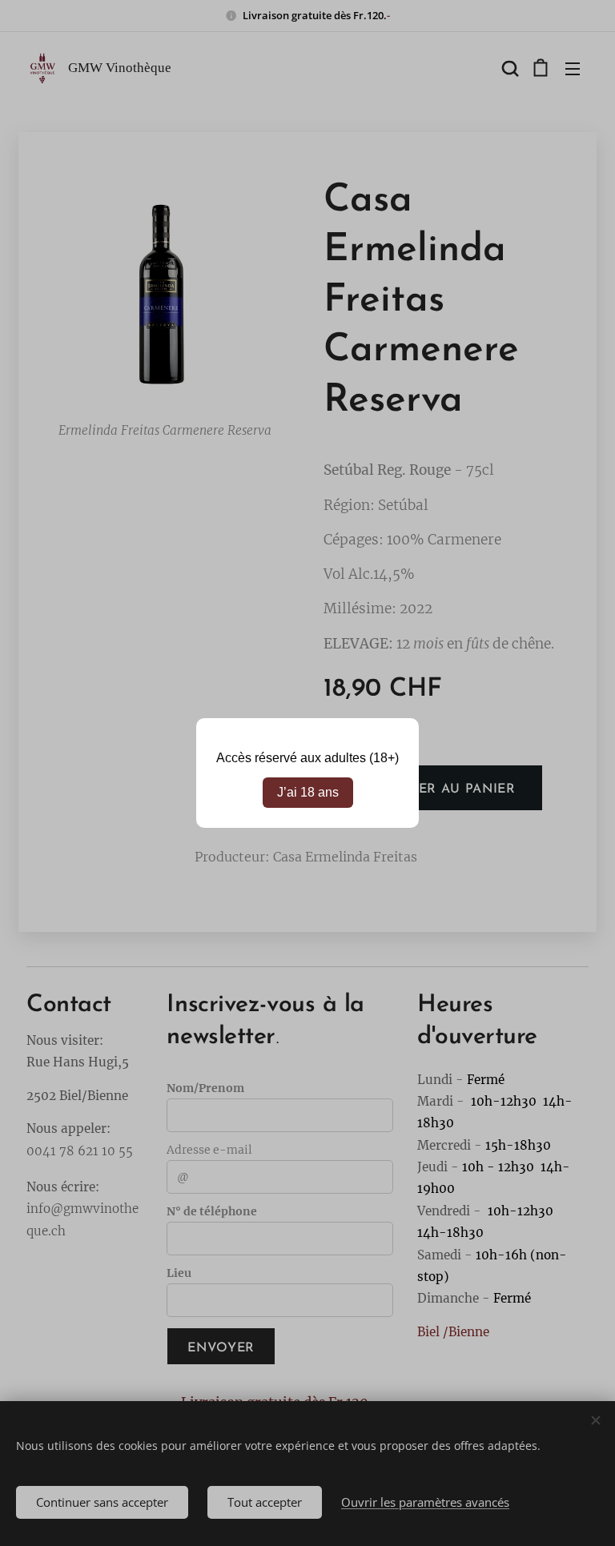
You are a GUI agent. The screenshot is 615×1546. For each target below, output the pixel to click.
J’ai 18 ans (308, 792)
